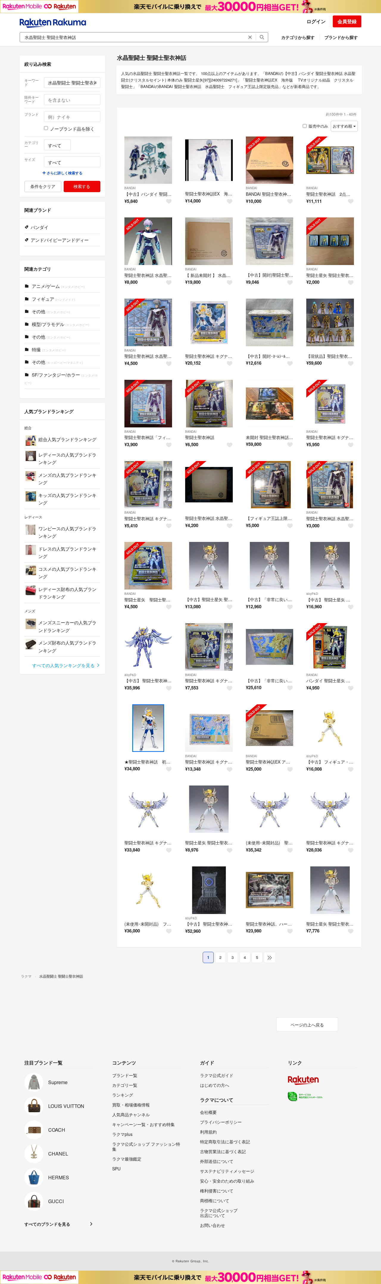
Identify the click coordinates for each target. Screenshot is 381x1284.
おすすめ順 (343, 126)
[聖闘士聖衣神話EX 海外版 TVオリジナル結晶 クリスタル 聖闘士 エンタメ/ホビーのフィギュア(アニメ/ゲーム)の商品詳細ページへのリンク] (209, 160)
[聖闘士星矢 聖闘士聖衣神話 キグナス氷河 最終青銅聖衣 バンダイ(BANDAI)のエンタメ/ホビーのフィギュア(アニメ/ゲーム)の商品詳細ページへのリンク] (148, 566)
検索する (82, 186)
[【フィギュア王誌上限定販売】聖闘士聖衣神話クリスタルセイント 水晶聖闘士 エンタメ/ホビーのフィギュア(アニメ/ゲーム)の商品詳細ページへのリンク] (269, 485)
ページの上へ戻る (307, 1025)
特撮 (48, 349)
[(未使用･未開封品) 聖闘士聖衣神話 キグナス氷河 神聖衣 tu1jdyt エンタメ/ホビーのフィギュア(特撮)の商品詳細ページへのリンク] (269, 809)
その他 (50, 311)
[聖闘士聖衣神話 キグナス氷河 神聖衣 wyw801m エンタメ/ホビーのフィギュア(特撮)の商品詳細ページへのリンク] (148, 809)
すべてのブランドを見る (47, 1224)
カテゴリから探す (298, 37)
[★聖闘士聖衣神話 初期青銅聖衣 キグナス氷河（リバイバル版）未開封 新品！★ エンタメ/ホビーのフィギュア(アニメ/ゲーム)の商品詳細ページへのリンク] (148, 728)
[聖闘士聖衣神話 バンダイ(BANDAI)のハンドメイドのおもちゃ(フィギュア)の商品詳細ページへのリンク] (209, 403)
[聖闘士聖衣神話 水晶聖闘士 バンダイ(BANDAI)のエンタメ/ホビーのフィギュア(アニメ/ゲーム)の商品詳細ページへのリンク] (148, 322)
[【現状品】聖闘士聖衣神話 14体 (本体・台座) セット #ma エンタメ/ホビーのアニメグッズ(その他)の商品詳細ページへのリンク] (330, 322)
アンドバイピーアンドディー (60, 240)
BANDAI (130, 188)
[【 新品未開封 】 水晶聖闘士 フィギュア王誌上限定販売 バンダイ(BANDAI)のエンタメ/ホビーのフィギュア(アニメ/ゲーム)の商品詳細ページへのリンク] (209, 241)
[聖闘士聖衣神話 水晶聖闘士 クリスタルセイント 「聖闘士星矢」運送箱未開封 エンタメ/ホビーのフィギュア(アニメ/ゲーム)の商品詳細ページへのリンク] (209, 485)
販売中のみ (318, 126)
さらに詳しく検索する (64, 172)
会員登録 (347, 21)
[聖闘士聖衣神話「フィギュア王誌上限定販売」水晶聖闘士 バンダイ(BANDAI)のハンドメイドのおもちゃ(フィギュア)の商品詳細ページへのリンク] (148, 403)
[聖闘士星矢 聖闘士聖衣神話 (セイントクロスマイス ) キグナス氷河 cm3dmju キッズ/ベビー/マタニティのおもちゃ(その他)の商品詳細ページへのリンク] (209, 809)
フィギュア (53, 299)
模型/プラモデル (60, 324)
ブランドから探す (341, 37)
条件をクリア (42, 186)
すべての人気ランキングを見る (64, 665)
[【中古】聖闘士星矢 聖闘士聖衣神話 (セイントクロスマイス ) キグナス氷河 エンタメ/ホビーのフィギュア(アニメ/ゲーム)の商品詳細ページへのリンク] (209, 566)
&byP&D (312, 594)
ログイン (316, 21)
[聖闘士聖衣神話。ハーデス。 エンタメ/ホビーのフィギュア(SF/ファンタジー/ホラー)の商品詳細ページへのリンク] (269, 890)
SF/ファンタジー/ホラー (61, 378)
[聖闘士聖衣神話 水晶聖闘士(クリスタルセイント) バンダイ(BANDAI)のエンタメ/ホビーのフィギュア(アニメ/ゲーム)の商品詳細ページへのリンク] (330, 485)
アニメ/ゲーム (58, 286)
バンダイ (40, 227)
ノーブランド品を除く (72, 129)
